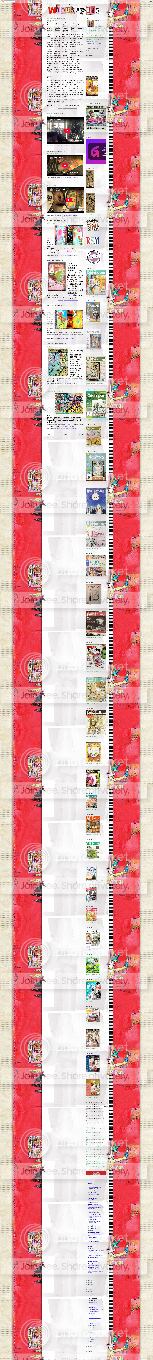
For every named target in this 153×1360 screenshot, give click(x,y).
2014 (89, 1287)
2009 (89, 1349)
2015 (89, 1285)
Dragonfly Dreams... (93, 1202)
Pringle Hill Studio (92, 1237)
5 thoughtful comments (70, 428)
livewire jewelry (92, 1225)
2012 (89, 1291)
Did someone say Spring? (93, 1265)
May (91, 1334)
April (91, 1337)
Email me (88, 50)
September (92, 1325)
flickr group (68, 424)
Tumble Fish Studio (93, 1267)
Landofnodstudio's (92, 1220)
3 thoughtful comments (71, 383)
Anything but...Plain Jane (94, 1187)
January (92, 1344)
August (91, 1328)
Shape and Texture (92, 1192)
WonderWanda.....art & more (95, 1271)
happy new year (52, 21)
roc (97, 20)
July (91, 1330)
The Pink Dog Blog (93, 1261)
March (91, 1339)
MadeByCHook (92, 1228)
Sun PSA (90, 1272)
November (92, 1321)
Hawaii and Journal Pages (93, 1212)
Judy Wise (90, 1211)
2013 (89, 1289)
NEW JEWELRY (92, 1226)
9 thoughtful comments (70, 108)
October (92, 1323)
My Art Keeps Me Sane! (94, 1232)
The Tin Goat (91, 1263)
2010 (89, 1346)
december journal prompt (55, 391)
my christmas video (53, 116)
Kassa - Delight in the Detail (95, 1214)
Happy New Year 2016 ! (93, 1188)
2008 (89, 1351)
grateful (49, 346)
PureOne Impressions (93, 1241)
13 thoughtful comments (70, 145)
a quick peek (51, 308)
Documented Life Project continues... (96, 1255)
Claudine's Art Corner (93, 1194)
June (91, 1332)
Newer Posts (50, 434)
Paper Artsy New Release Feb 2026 (95, 1259)
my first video (51, 185)
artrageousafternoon (93, 1191)
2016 (89, 1282)
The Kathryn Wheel (93, 1257)
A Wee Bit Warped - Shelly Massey (94, 1182)
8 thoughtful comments (70, 338)
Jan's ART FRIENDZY (94, 1204)
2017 (89, 1280)
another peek (51, 223)
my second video (52, 153)
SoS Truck (90, 1246)
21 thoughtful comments (71, 215)
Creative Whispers (92, 1198)
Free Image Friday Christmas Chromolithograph (94, 1221)
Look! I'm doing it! (92, 1268)
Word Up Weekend (92, 1196)
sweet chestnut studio (93, 1254)
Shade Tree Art (92, 1245)
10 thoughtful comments (70, 255)
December (90, 1242)
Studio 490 (90, 1249)
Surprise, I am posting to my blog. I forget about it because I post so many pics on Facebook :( (96, 1207)
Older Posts (81, 434)
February (92, 1341)
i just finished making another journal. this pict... (96, 1310)
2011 (89, 1294)
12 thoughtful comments (70, 177)
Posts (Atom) (57, 438)
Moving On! (90, 1239)
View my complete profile (94, 43)
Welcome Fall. (91, 1199)
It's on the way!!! (91, 1184)
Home (65, 434)
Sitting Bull (90, 1230)
